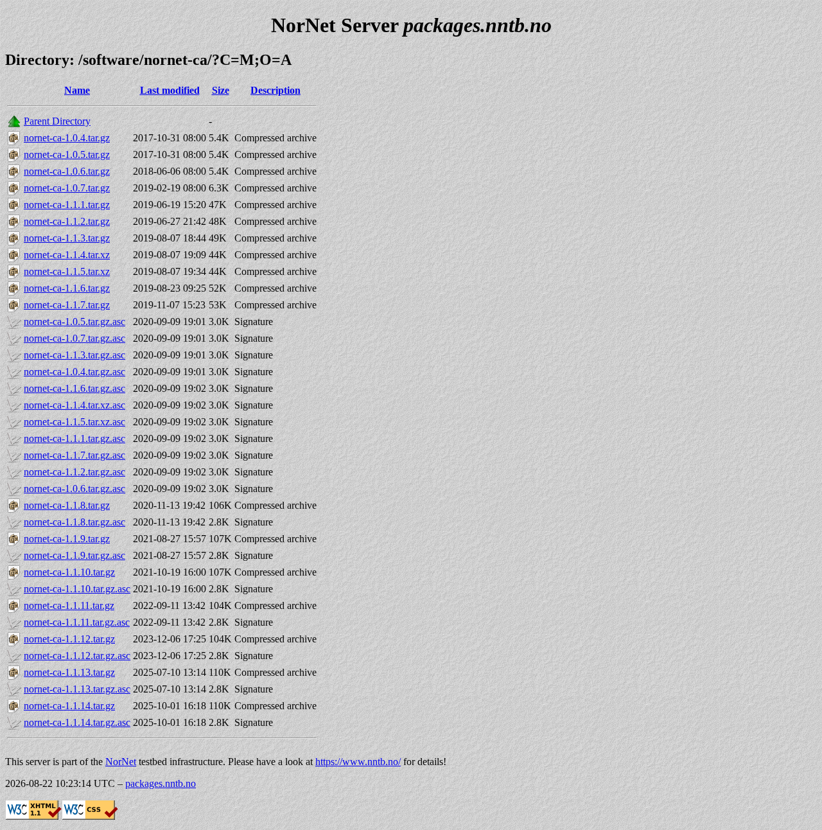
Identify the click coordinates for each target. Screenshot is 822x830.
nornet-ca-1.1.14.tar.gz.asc (77, 722)
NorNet (120, 761)
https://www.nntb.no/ (358, 761)
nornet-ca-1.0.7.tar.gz (67, 187)
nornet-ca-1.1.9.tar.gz (67, 538)
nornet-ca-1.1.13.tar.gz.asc (77, 689)
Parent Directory (57, 121)
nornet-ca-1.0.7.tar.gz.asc (74, 338)
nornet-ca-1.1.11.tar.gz (69, 605)
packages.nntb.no (160, 783)
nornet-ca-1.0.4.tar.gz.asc (74, 371)
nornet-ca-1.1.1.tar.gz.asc (74, 438)
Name (77, 90)
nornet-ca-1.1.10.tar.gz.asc (77, 588)
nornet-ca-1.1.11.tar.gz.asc (77, 622)
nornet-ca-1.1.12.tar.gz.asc (77, 655)
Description (275, 90)
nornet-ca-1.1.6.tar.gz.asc (74, 388)
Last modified (170, 90)
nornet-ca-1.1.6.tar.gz (67, 288)
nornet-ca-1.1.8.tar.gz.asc (74, 522)
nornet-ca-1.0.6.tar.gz (67, 171)
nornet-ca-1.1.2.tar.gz (67, 221)
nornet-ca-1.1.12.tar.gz (69, 638)
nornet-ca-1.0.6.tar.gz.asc (74, 488)
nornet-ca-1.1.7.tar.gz (67, 304)
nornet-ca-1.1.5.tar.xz (67, 271)
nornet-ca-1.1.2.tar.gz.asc (74, 471)
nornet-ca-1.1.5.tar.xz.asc (74, 421)
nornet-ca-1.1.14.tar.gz (69, 705)
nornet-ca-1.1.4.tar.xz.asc (74, 405)
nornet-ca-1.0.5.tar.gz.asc (74, 321)
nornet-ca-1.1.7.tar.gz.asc (74, 455)
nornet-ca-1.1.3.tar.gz (67, 238)
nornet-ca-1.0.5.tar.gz (67, 154)
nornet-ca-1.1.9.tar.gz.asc (74, 555)
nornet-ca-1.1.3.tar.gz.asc (74, 354)
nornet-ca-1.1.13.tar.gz (69, 672)
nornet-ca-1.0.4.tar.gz (67, 137)
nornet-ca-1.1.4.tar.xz (67, 254)
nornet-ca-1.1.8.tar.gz (67, 505)
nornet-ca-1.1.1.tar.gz (67, 204)
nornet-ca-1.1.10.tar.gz (69, 572)
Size (220, 90)
